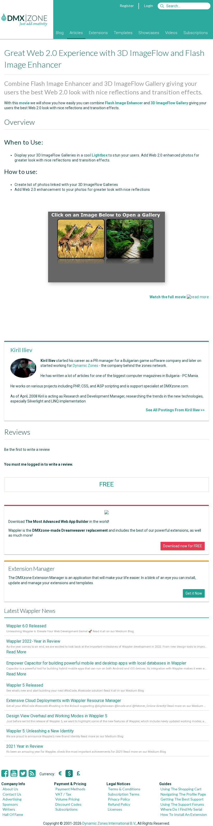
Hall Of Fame (13, 814)
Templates (123, 32)
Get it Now (193, 593)
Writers (9, 809)
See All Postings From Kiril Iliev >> (175, 410)
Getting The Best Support (182, 799)
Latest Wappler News (29, 610)
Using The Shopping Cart (181, 789)
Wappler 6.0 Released (26, 625)
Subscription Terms (123, 794)
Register (127, 5)
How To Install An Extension (184, 814)
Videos (171, 32)
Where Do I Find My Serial (181, 809)
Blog (60, 32)
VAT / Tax (63, 794)
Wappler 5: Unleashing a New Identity (40, 731)
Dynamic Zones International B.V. (109, 823)
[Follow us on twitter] (22, 773)
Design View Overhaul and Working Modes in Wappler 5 (56, 715)
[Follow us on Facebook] (4, 773)
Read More (16, 651)
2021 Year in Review (24, 746)
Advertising (12, 799)
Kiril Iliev (21, 349)
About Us (10, 789)
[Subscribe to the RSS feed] (32, 773)
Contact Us (12, 794)
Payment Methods (70, 789)
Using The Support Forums (182, 804)
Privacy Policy (119, 799)
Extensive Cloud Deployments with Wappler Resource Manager (63, 700)
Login (148, 5)
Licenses (115, 809)
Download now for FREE (182, 546)
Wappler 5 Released (24, 685)
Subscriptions (195, 32)
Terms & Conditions (124, 789)
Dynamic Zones (85, 365)
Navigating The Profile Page (183, 794)
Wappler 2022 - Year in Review (33, 641)
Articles (76, 32)
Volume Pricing (67, 799)
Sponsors (10, 804)
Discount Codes (68, 804)
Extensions (98, 32)
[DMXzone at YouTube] (13, 773)
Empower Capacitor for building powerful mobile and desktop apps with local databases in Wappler (96, 663)
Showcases (148, 32)
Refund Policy (119, 804)
